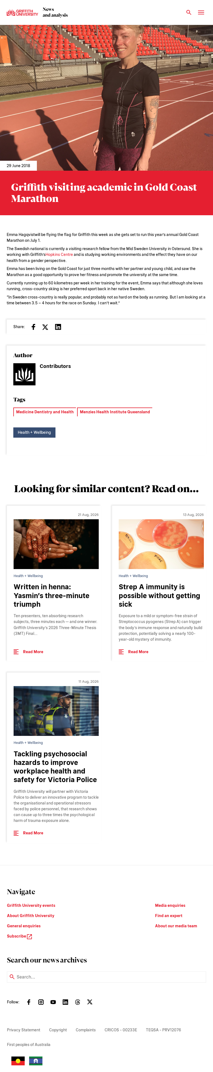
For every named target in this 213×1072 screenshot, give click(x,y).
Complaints (86, 1030)
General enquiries (23, 926)
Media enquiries (170, 905)
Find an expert (168, 915)
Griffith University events (31, 905)
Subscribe (17, 936)
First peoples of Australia (28, 1044)
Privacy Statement (23, 1030)
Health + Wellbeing (34, 432)
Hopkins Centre (59, 254)
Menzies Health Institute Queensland (115, 412)
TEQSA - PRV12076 (163, 1030)
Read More (33, 652)
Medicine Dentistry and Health (45, 412)
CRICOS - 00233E (121, 1030)
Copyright (58, 1030)
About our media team (176, 926)
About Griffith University (30, 915)
